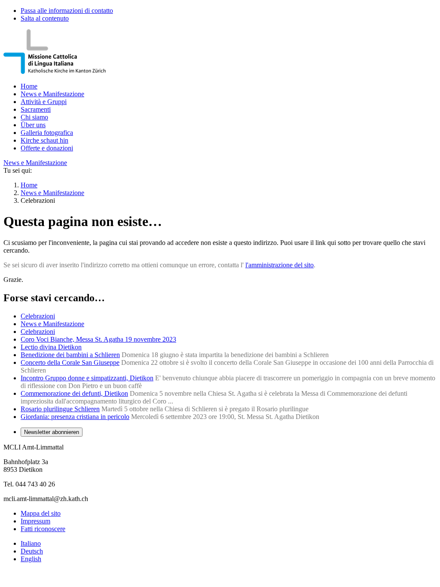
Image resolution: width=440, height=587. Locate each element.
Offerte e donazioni (47, 148)
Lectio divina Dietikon (51, 347)
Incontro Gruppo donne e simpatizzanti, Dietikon (87, 378)
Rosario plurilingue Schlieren (60, 409)
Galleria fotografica (47, 132)
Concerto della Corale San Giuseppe (70, 362)
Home (29, 86)
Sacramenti (36, 109)
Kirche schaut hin (44, 140)
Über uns (33, 124)
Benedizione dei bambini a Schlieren (70, 354)
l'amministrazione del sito (279, 265)
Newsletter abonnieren (51, 432)
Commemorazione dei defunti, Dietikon (74, 393)
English (31, 559)
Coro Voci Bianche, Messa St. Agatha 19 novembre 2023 (98, 339)
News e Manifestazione (52, 94)
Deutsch (32, 551)
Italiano (31, 543)
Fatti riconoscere (43, 528)
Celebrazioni (38, 316)
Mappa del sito (41, 513)
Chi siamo (34, 117)
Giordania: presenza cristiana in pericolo (75, 416)
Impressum (35, 521)
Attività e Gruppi (44, 101)
